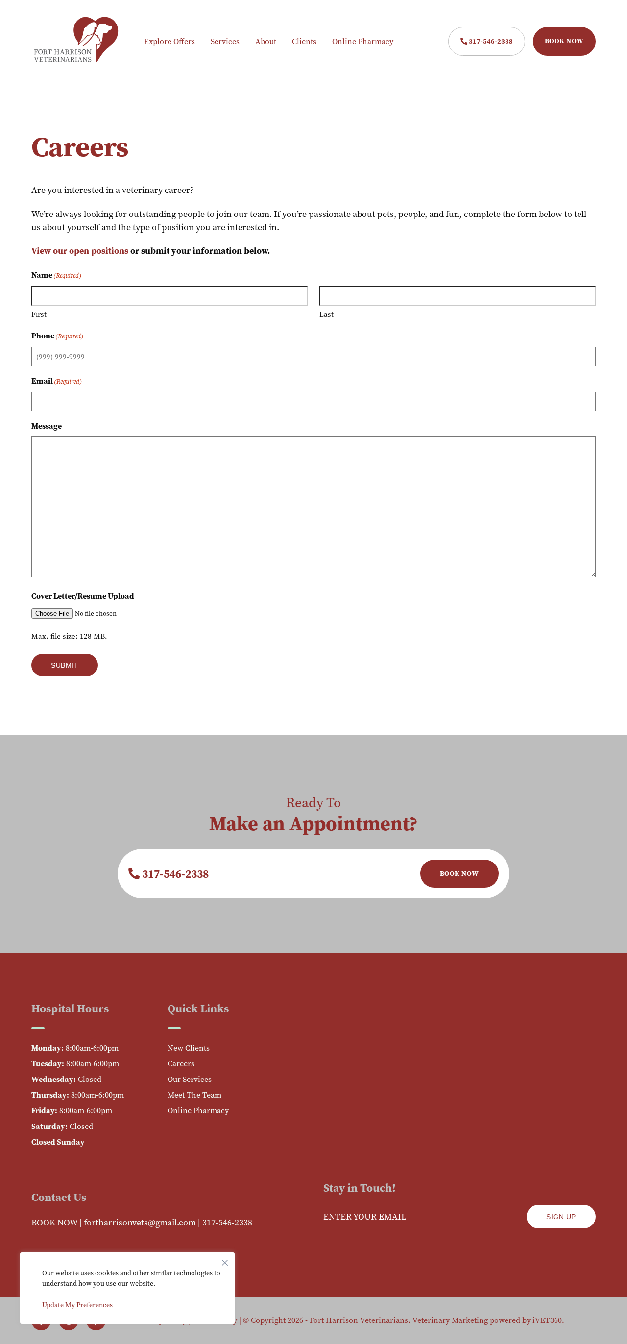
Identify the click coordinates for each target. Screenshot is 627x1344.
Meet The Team (194, 1095)
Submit (64, 665)
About (265, 41)
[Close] (225, 1260)
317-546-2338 (490, 41)
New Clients (189, 1048)
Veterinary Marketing (450, 1320)
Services (225, 41)
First (39, 314)
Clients (304, 41)
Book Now (564, 41)
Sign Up (561, 1217)
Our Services (190, 1079)
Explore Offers (169, 41)
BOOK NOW (54, 1222)
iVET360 (547, 1320)
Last (326, 314)
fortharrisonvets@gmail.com (140, 1222)
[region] (127, 1288)
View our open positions (79, 251)
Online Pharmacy (362, 41)
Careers (181, 1063)
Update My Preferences (77, 1305)
